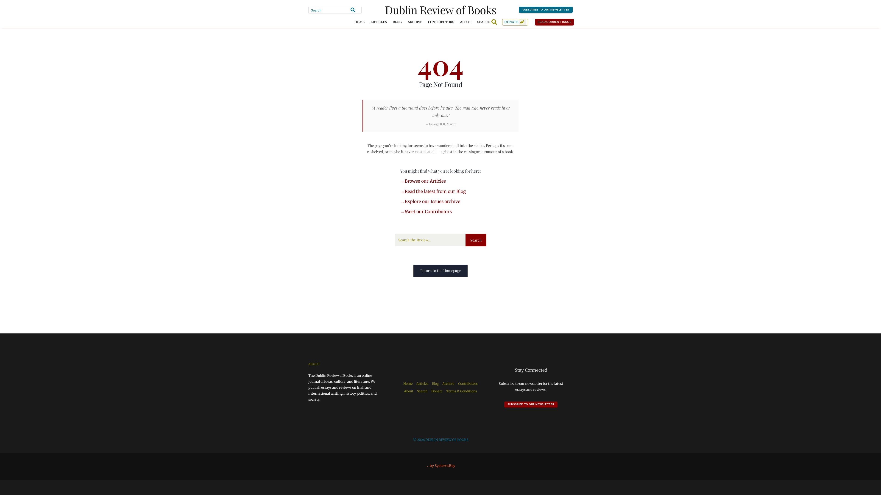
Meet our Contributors (428, 211)
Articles (379, 22)
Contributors (441, 22)
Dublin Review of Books (440, 9)
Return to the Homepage (440, 270)
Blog (397, 22)
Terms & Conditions (461, 391)
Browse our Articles (425, 181)
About (465, 22)
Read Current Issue (555, 22)
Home (359, 22)
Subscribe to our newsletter (545, 9)
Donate (511, 22)
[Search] (352, 10)
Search (476, 240)
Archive (415, 22)
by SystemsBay (442, 466)
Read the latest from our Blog (435, 191)
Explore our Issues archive (432, 201)
